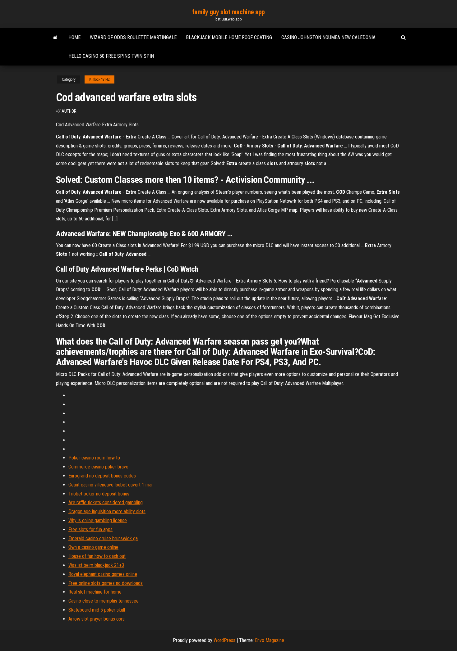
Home (74, 37)
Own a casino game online (93, 547)
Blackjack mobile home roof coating (229, 37)
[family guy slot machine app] (55, 37)
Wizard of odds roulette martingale (133, 37)
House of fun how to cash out (97, 556)
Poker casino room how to (94, 458)
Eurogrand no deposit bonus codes (102, 476)
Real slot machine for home (95, 592)
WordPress (224, 640)
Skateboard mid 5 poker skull (96, 610)
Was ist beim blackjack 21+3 (96, 565)
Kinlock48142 (99, 79)
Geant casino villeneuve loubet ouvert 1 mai (110, 485)
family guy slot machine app (228, 12)
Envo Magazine (269, 640)
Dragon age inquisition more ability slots (106, 511)
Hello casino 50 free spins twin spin (111, 56)
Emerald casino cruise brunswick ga (103, 538)
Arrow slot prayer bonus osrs (96, 619)
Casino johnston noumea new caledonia (328, 37)
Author (69, 111)
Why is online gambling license (97, 520)
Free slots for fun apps (90, 529)
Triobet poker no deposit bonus (98, 494)
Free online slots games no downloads (105, 583)
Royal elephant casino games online (102, 574)
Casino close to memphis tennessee (103, 601)
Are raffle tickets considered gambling (105, 502)
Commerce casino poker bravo (98, 467)
